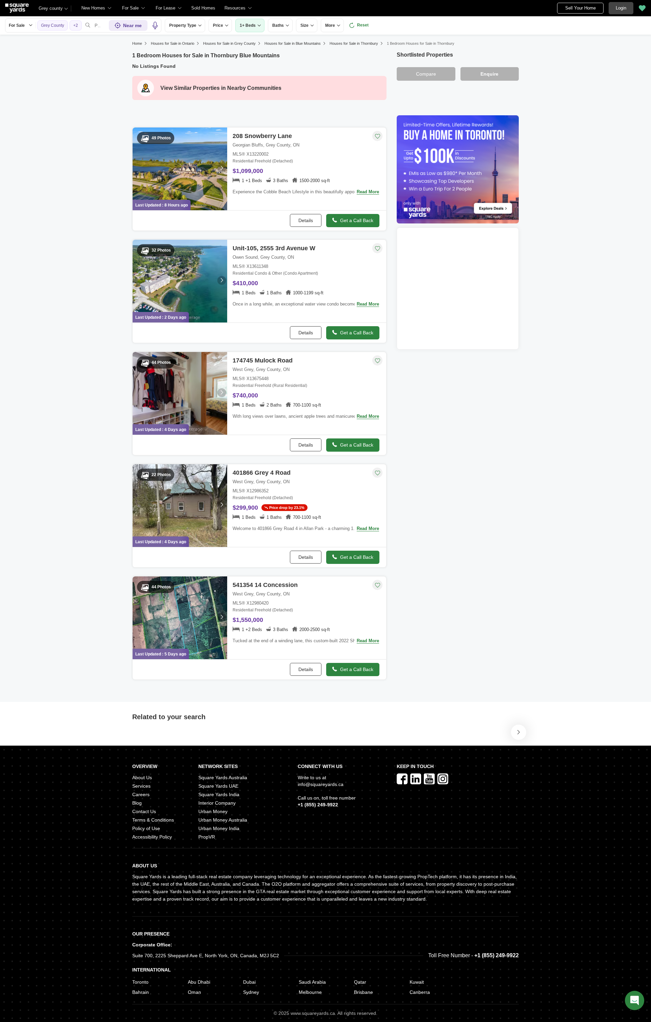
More (330, 25)
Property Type (182, 25)
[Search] (88, 25)
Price (218, 25)
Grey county (51, 8)
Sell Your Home (580, 8)
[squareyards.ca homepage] (17, 8)
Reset (363, 25)
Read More (368, 191)
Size (304, 25)
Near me (132, 25)
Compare (426, 74)
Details (305, 220)
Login (621, 8)
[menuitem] (96, 8)
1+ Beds (248, 25)
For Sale (17, 25)
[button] (203, 8)
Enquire (489, 74)
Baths (278, 25)
